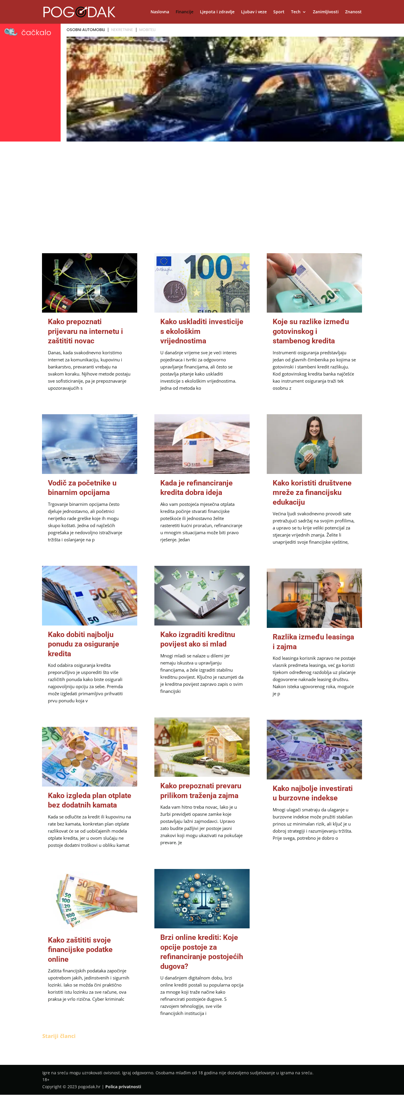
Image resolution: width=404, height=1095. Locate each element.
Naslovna (160, 12)
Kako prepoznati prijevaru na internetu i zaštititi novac (85, 331)
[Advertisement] (202, 188)
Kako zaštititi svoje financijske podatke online (80, 950)
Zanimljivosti (326, 12)
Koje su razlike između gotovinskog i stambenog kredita (311, 331)
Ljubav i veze (254, 12)
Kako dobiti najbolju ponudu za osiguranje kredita (83, 644)
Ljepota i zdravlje (217, 12)
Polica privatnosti (123, 1086)
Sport (279, 12)
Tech (295, 12)
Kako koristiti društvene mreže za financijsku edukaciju (312, 492)
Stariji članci (59, 1035)
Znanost (353, 12)
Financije (184, 12)
